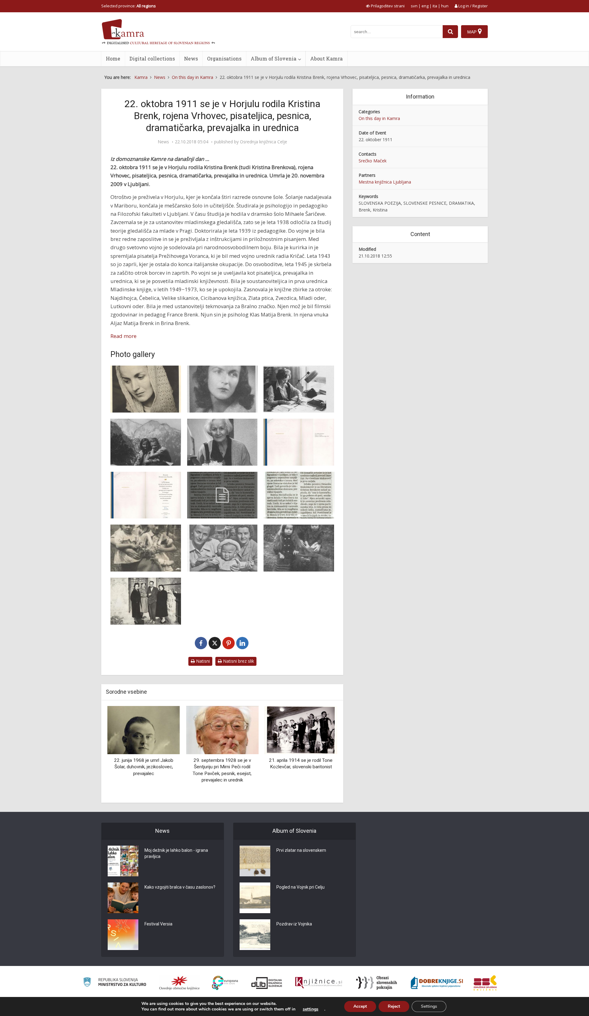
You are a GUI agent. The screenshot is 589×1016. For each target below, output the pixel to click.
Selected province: (128, 6)
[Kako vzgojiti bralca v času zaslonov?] (123, 897)
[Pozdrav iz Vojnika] (255, 934)
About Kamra (326, 58)
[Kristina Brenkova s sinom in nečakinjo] (145, 548)
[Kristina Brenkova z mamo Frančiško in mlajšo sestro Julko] (299, 548)
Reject (394, 1006)
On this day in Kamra (379, 118)
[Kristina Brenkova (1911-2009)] (222, 495)
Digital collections (152, 58)
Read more (123, 335)
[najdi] (450, 31)
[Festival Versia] (123, 934)
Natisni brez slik (238, 661)
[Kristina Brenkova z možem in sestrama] (145, 601)
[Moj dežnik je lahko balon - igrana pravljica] (123, 861)
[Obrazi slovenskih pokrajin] (376, 983)
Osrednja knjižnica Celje (263, 142)
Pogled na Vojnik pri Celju (300, 887)
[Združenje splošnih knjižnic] (485, 983)
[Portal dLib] (267, 983)
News (191, 58)
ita (435, 6)
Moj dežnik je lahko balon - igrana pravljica (176, 853)
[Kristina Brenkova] (145, 389)
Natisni (202, 661)
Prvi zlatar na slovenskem (301, 850)
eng (425, 6)
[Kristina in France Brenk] (145, 442)
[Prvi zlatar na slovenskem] (255, 861)
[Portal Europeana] (225, 983)
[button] (321, 752)
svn (414, 6)
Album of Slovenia (273, 58)
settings (310, 1009)
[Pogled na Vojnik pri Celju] (255, 897)
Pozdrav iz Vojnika (294, 923)
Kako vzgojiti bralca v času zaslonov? (179, 887)
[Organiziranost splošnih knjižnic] (179, 983)
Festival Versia (158, 923)
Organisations (224, 58)
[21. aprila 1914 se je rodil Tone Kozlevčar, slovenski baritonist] (222, 729)
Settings (429, 1006)
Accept (360, 1006)
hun (444, 6)
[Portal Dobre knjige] (437, 983)
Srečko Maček (373, 161)
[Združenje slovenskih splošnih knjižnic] (318, 983)
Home (113, 58)
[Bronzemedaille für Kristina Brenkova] (299, 442)
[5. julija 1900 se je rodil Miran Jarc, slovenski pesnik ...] (301, 730)
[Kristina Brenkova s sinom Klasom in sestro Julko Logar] (222, 548)
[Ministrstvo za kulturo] (114, 983)
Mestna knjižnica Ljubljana (385, 182)
